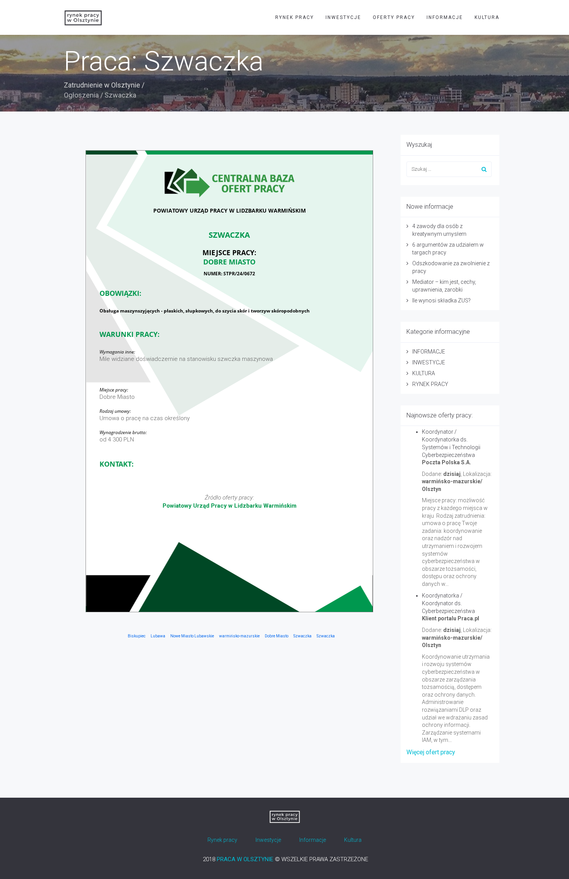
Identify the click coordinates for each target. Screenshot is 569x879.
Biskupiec (137, 636)
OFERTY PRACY (394, 17)
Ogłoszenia (81, 95)
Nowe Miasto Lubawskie (192, 636)
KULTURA (487, 17)
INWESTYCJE (343, 17)
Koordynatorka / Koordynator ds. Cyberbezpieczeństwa (448, 603)
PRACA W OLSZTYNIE (245, 859)
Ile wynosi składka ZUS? (441, 300)
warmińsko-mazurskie (239, 636)
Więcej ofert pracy (430, 752)
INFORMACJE (445, 17)
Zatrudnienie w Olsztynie (102, 85)
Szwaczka (302, 636)
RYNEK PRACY (294, 17)
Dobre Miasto (276, 636)
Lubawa (158, 636)
